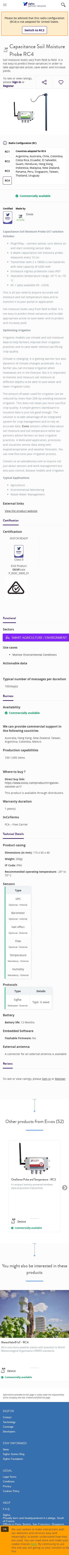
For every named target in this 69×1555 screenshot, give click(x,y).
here (34, 1544)
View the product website (21, 511)
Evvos (29, 214)
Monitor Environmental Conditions (34, 654)
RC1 (7, 151)
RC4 (7, 180)
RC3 (7, 171)
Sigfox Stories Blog (13, 1454)
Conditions (9, 1481)
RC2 (7, 161)
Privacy (7, 1486)
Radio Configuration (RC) (23, 143)
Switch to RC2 (34, 30)
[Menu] (5, 4)
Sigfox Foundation (13, 1458)
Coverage (8, 1426)
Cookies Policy (11, 1491)
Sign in (16, 82)
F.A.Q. (6, 1509)
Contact (7, 1417)
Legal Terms (9, 1476)
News (6, 1449)
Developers (9, 1431)
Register (8, 86)
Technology (9, 1422)
